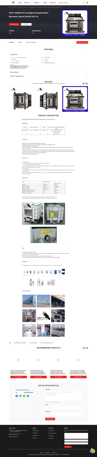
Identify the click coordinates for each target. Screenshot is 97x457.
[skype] (28, 396)
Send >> (68, 446)
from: (47, 404)
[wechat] (24, 396)
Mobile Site (47, 452)
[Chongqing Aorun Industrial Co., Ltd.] (13, 2)
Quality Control (35, 435)
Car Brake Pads (51, 430)
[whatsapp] (20, 396)
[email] (17, 396)
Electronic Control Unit (22, 7)
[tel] (31, 396)
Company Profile (35, 430)
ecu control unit (33, 342)
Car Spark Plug (51, 435)
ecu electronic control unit (20, 342)
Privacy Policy (54, 452)
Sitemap (41, 452)
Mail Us (26, 24)
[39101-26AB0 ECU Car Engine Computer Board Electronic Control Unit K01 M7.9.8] (75, 22)
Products (15, 7)
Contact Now (50, 419)
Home (10, 7)
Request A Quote (82, 42)
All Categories (51, 438)
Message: (48, 389)
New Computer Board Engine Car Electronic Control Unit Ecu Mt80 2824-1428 (18, 372)
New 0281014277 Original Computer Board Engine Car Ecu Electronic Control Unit (57, 372)
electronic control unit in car (47, 342)
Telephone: (48, 411)
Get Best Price (14, 24)
